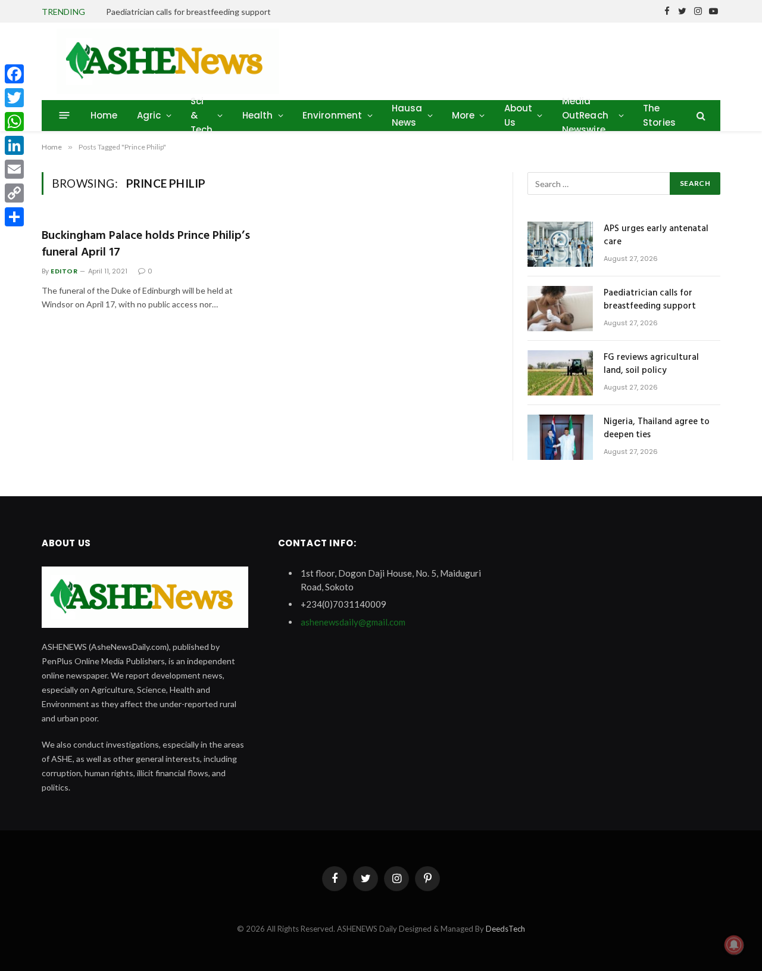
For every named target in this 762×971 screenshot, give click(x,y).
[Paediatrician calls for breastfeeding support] (560, 308)
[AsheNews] (168, 61)
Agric (149, 115)
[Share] (14, 217)
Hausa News (407, 115)
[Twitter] (14, 98)
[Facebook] (14, 74)
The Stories (659, 115)
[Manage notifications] (734, 944)
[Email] (14, 169)
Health (257, 115)
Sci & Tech (201, 115)
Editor (64, 271)
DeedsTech (505, 928)
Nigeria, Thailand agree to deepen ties (657, 428)
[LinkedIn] (14, 145)
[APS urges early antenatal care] (560, 244)
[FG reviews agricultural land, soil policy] (560, 373)
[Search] (699, 115)
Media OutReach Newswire (585, 115)
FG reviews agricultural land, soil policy (651, 364)
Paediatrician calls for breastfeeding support (188, 12)
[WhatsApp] (14, 121)
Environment (332, 115)
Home (104, 115)
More (463, 115)
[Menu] (65, 115)
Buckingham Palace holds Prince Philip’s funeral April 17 (146, 244)
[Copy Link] (14, 193)
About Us (518, 115)
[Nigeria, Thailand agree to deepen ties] (560, 437)
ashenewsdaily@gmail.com (353, 622)
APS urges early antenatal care (656, 235)
